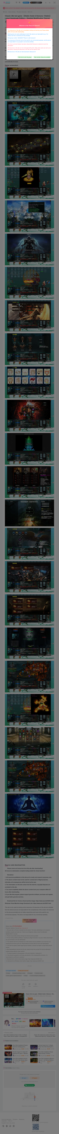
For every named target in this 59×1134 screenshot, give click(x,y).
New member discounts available (42, 57)
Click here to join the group (24, 57)
